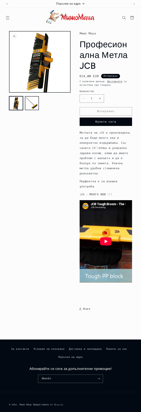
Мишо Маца (26, 405)
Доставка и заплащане (85, 349)
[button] (8, 18)
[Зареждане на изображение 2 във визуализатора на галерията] (32, 103)
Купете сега (105, 121)
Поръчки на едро (70, 357)
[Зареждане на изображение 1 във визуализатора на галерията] (16, 103)
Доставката (114, 81)
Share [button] (86, 308)
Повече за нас (116, 349)
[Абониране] (99, 379)
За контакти (20, 349)
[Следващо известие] (134, 4)
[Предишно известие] (7, 4)
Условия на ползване (49, 349)
